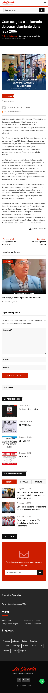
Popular (24, 482)
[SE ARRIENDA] (9, 427)
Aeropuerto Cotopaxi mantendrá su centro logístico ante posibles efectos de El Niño (31, 495)
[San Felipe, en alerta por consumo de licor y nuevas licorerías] (8, 507)
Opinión (25, 646)
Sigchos (23, 651)
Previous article (9, 239)
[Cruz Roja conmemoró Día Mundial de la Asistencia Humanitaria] (8, 521)
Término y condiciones (32, 624)
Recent (9, 482)
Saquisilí (15, 651)
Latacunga (13, 36)
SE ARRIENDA (25, 425)
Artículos (15, 641)
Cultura (24, 641)
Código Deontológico (10, 624)
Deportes (33, 641)
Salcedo (6, 651)
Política (33, 646)
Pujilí (40, 646)
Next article (41, 239)
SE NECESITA (24, 441)
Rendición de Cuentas (32, 620)
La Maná (6, 646)
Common (39, 482)
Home (5, 36)
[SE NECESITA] (9, 442)
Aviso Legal (6, 620)
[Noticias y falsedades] (9, 411)
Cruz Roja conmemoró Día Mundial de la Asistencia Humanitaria (28, 523)
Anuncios (6, 641)
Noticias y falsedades (28, 409)
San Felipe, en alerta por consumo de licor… (22, 297)
